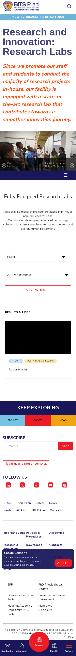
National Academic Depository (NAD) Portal (20, 610)
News (53, 503)
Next (72, 165)
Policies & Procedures (34, 535)
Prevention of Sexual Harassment (52, 597)
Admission (24, 503)
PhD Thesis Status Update (51, 587)
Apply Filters (36, 290)
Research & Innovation (10, 547)
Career (40, 503)
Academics (56, 533)
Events (7, 510)
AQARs (21, 510)
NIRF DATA (38, 510)
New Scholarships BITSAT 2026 (38, 17)
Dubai (7, 569)
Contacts (55, 545)
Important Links (14, 533)
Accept (63, 563)
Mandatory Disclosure (45, 608)
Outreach (56, 510)
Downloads (34, 545)
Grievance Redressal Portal (21, 597)
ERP (10, 585)
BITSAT (8, 503)
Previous (4, 165)
